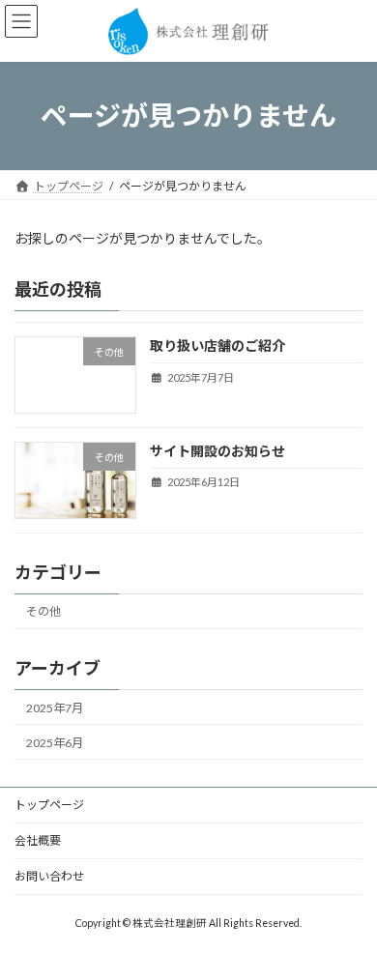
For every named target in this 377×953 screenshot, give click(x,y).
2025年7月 (54, 708)
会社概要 (37, 840)
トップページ (49, 804)
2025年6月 (54, 743)
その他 (43, 611)
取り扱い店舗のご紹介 (217, 345)
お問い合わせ (49, 876)
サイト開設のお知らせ (217, 451)
